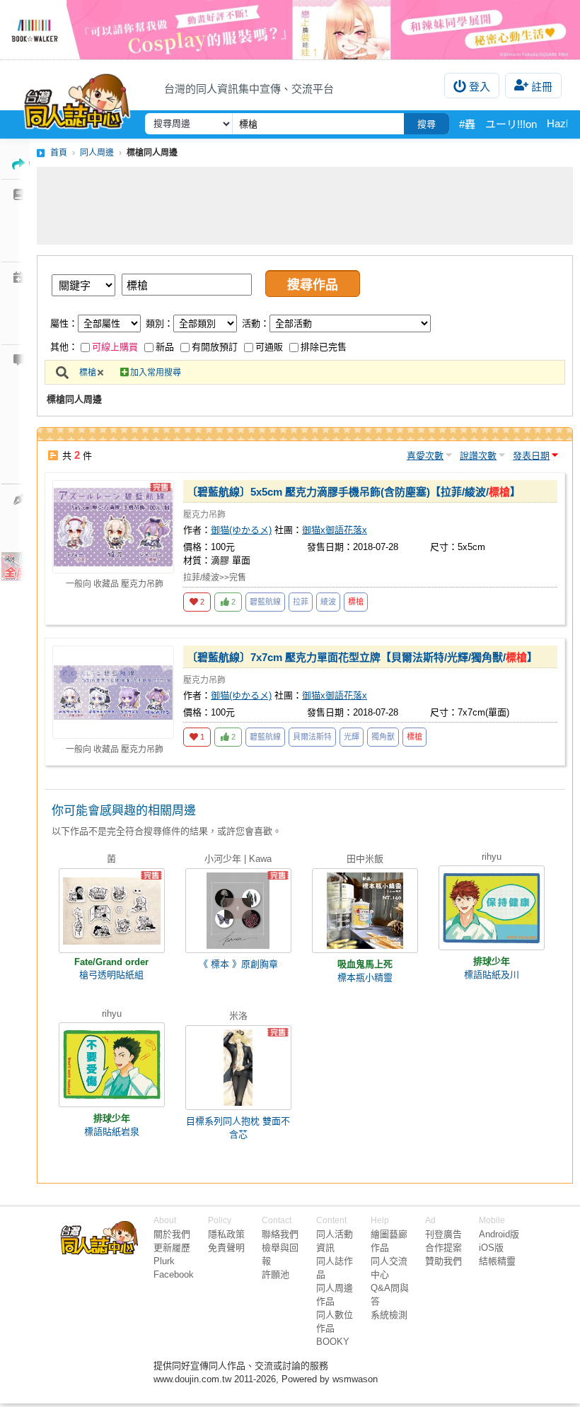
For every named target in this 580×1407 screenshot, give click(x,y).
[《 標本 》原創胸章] (238, 910)
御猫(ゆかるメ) (241, 530)
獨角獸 (383, 736)
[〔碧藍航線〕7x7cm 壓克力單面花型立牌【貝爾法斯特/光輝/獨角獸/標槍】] (113, 692)
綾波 (328, 601)
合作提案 (443, 1247)
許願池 (275, 1274)
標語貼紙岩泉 (111, 1131)
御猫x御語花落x (334, 530)
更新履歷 (171, 1247)
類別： (159, 323)
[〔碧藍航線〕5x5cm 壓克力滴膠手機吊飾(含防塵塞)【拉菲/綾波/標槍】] (113, 526)
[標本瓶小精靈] (365, 910)
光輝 (351, 736)
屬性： (64, 323)
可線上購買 (115, 346)
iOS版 (491, 1247)
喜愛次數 (425, 455)
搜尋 (426, 124)
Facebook (173, 1274)
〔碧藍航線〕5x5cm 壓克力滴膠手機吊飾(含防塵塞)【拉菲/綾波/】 (354, 492)
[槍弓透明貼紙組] (112, 910)
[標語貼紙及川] (492, 907)
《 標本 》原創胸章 (238, 964)
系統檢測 (389, 1314)
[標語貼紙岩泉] (112, 1064)
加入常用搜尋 (155, 373)
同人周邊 (97, 153)
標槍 (87, 373)
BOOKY (332, 1341)
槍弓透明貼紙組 (111, 974)
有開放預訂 (215, 346)
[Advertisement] (304, 206)
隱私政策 (226, 1234)
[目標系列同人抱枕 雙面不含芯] (238, 1067)
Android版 (499, 1234)
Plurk (164, 1261)
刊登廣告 (443, 1234)
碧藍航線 (265, 601)
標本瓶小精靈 (365, 977)
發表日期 (531, 455)
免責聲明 (226, 1247)
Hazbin (563, 123)
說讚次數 (478, 455)
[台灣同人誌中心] (77, 98)
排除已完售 (324, 346)
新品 (165, 346)
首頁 (58, 153)
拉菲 (300, 601)
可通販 (269, 346)
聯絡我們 (280, 1234)
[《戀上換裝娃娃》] (290, 29)
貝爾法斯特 (312, 736)
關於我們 (171, 1234)
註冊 (541, 87)
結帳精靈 (497, 1261)
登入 (479, 87)
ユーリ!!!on (511, 124)
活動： (255, 323)
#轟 (467, 124)
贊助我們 (443, 1261)
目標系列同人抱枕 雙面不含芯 (238, 1128)
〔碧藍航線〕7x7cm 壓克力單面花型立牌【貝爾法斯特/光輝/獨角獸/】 (362, 657)
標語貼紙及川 (491, 974)
